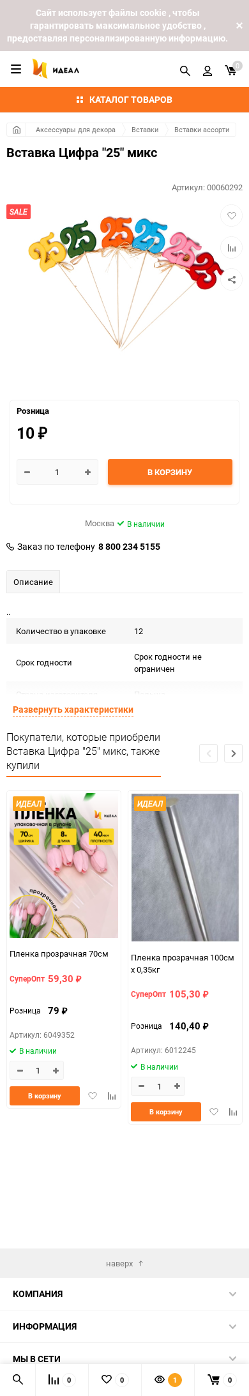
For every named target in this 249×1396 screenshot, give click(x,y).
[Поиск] (185, 69)
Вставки (145, 129)
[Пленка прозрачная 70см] (64, 867)
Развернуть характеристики (73, 709)
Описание (33, 582)
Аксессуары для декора (76, 129)
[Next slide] (233, 753)
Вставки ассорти (201, 129)
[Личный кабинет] (207, 69)
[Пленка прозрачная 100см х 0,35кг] (185, 869)
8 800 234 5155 (129, 546)
